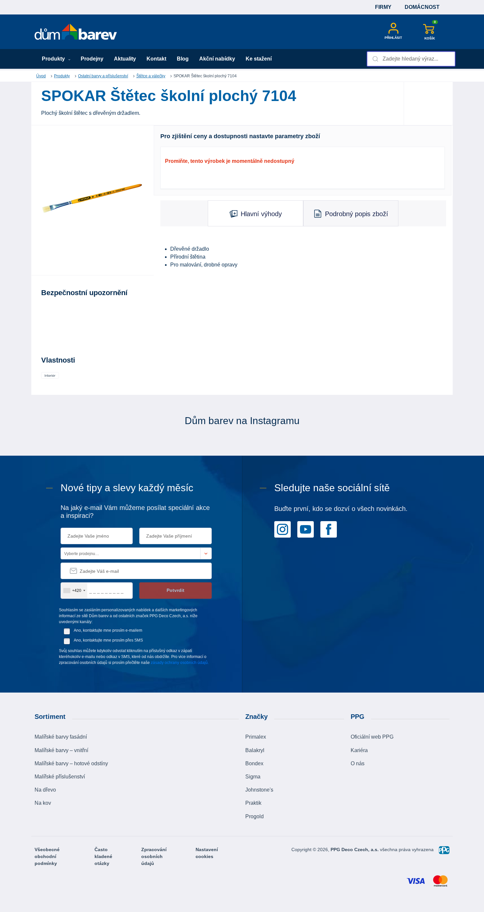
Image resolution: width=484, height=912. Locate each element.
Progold (254, 816)
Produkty (54, 59)
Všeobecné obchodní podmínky (47, 856)
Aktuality (125, 59)
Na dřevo (45, 790)
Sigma (252, 776)
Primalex (255, 737)
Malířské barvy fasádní (61, 737)
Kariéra (359, 750)
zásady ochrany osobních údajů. (180, 662)
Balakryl (254, 750)
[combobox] (411, 58)
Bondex (254, 763)
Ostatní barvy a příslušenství (103, 76)
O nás (357, 763)
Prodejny (92, 59)
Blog (183, 59)
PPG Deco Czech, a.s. (355, 849)
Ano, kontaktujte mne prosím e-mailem (108, 630)
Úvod (41, 76)
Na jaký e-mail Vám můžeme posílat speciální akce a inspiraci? (135, 511)
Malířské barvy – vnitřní (61, 750)
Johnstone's (259, 790)
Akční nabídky (217, 59)
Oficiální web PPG (372, 737)
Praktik (253, 803)
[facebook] (328, 529)
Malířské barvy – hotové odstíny (71, 763)
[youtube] (305, 529)
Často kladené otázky (103, 856)
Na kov (43, 803)
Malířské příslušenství (60, 776)
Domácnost (422, 7)
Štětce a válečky (150, 76)
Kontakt (156, 59)
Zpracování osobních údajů (154, 856)
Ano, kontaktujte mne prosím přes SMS (108, 640)
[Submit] (375, 59)
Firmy (383, 7)
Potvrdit (175, 590)
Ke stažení (259, 59)
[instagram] (282, 529)
